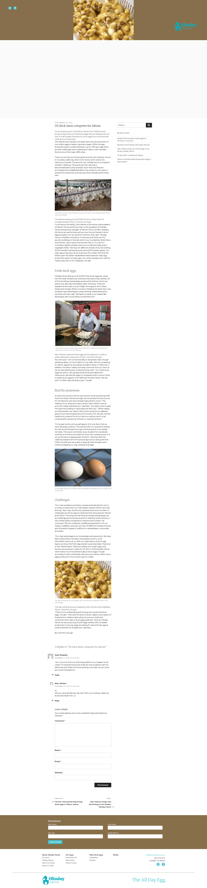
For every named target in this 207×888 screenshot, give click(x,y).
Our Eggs (70, 855)
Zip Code (51, 833)
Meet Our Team (48, 866)
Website (59, 773)
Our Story (45, 858)
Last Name (112, 824)
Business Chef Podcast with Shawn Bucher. (133, 145)
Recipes (92, 860)
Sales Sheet (70, 860)
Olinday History (47, 860)
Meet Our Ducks (48, 863)
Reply (57, 675)
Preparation (93, 858)
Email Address (113, 833)
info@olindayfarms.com (155, 855)
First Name (52, 824)
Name (58, 750)
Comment (60, 721)
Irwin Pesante (61, 655)
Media (115, 855)
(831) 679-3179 (159, 858)
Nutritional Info (71, 858)
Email (58, 761)
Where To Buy (71, 863)
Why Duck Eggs (96, 855)
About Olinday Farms (51, 855)
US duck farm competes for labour (130, 155)
